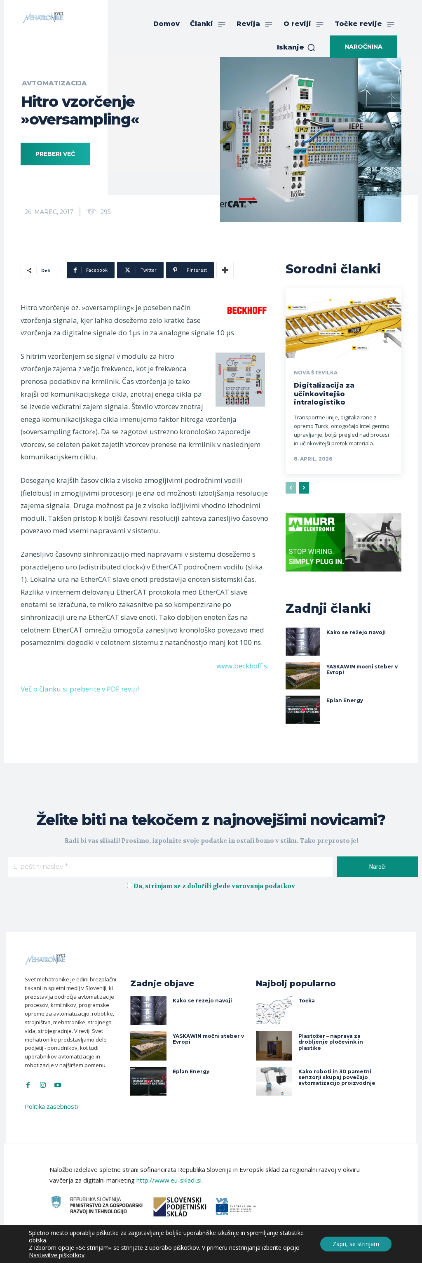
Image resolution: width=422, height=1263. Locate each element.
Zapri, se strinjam (356, 1244)
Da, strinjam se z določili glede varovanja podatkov (214, 886)
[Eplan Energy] (303, 710)
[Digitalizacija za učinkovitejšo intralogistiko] (343, 323)
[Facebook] (28, 1085)
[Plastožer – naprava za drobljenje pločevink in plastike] (274, 1046)
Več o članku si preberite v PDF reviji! (80, 689)
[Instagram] (43, 1085)
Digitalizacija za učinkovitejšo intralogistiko (324, 394)
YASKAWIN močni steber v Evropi (362, 669)
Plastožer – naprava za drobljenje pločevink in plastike (330, 1042)
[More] (225, 270)
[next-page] (304, 488)
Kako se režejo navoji (356, 632)
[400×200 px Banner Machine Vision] (343, 578)
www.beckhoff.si (242, 665)
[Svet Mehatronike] (43, 17)
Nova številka (316, 372)
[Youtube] (57, 1085)
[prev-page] (291, 488)
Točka (306, 1000)
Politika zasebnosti (51, 1106)
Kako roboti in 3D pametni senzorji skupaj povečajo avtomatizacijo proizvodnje (336, 1077)
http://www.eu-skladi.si (169, 1180)
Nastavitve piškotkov (56, 1255)
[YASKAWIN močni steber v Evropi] (303, 676)
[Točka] (274, 1010)
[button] (296, 47)
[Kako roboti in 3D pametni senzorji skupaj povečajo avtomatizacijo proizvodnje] (274, 1081)
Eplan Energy (344, 700)
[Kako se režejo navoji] (303, 642)
